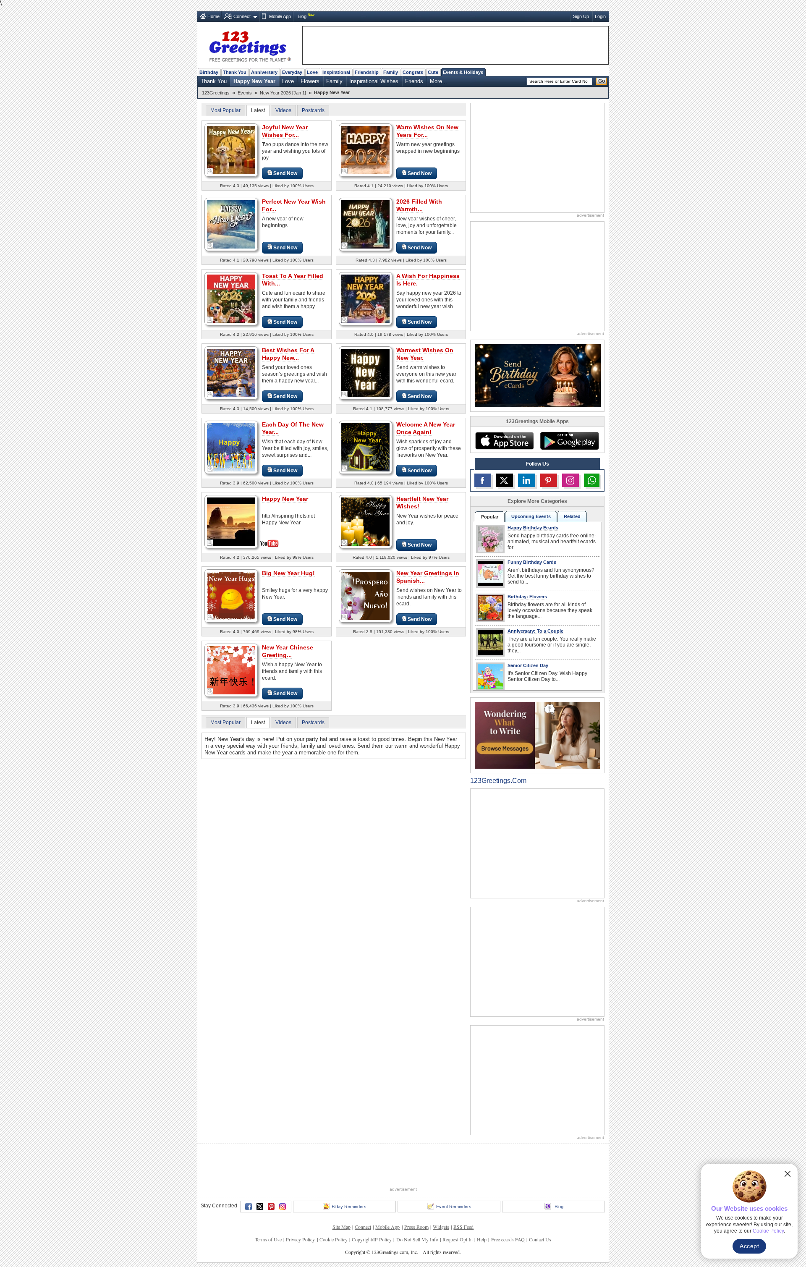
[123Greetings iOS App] (504, 441)
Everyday (292, 72)
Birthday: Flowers (527, 596)
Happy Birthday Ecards (533, 527)
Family (390, 72)
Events (245, 92)
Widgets (441, 1226)
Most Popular (225, 110)
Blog (302, 16)
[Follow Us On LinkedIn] (526, 480)
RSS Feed (463, 1226)
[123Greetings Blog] (537, 734)
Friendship (367, 72)
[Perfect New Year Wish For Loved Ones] (231, 224)
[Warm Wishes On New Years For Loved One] (365, 149)
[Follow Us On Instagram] (570, 480)
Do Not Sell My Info (417, 1239)
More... (438, 81)
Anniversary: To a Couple (535, 631)
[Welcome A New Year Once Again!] (365, 446)
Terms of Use (268, 1239)
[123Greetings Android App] (569, 441)
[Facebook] (248, 1206)
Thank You (234, 72)
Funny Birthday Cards (532, 562)
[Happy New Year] (231, 520)
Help (482, 1239)
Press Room (416, 1226)
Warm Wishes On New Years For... (427, 131)
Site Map (341, 1226)
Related (572, 516)
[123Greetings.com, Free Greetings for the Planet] (249, 45)
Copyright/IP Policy (372, 1239)
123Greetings (216, 92)
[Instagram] (282, 1206)
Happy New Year (254, 81)
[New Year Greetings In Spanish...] (365, 595)
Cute (433, 72)
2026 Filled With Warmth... (419, 205)
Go (601, 81)
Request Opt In (457, 1239)
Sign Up (581, 16)
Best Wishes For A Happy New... (288, 354)
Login (600, 16)
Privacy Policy (300, 1239)
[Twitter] (259, 1206)
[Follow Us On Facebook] (482, 480)
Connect (242, 16)
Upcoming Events (531, 516)
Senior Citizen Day (528, 665)
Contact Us (540, 1239)
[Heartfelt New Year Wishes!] (365, 521)
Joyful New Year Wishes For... (285, 131)
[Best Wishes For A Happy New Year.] (231, 372)
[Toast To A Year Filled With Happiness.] (231, 298)
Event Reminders (453, 1206)
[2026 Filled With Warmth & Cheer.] (365, 224)
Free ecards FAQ (508, 1239)
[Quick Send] (210, 171)
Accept (749, 1246)
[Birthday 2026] (538, 375)
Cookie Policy (333, 1239)
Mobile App (280, 16)
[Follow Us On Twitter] (504, 480)
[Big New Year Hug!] (231, 595)
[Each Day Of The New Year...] (231, 446)
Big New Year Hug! (288, 573)
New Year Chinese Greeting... (287, 651)
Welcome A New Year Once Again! (425, 428)
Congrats (413, 72)
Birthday (208, 72)
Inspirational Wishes (373, 81)
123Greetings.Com (498, 780)
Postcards (313, 110)
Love (312, 72)
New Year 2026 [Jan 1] (283, 92)
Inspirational (336, 72)
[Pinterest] (271, 1206)
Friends (414, 81)
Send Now (285, 173)
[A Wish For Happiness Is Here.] (365, 298)
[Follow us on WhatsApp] (591, 480)
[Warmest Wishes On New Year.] (365, 372)
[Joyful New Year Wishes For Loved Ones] (231, 149)
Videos (283, 110)
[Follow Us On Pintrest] (548, 480)
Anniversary (264, 72)
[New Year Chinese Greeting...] (231, 669)
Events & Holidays (463, 72)
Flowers (310, 81)
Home (213, 16)
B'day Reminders (349, 1206)
